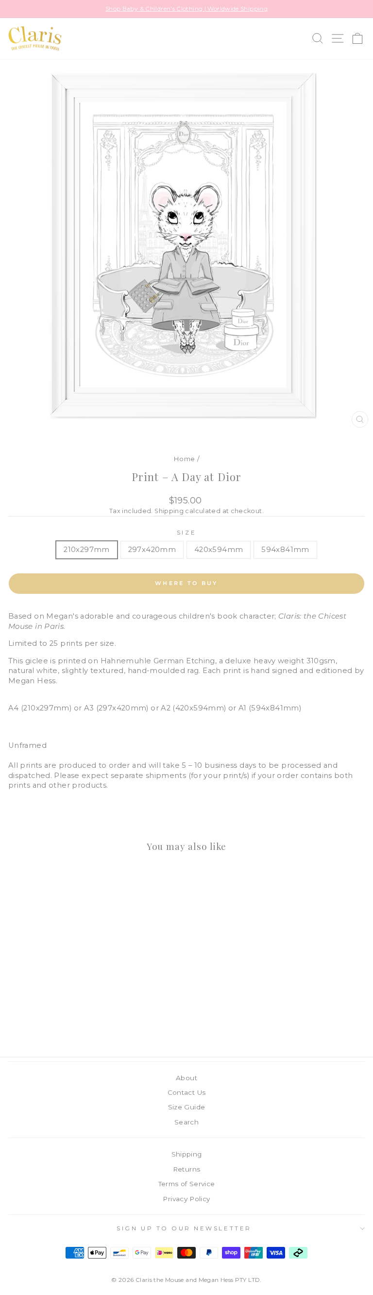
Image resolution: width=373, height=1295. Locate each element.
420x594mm (218, 549)
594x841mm (285, 549)
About (186, 1078)
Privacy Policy (186, 1199)
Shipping (169, 511)
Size (186, 532)
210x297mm (86, 549)
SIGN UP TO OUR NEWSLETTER (184, 1228)
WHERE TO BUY (186, 583)
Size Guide (186, 1107)
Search (186, 1122)
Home (184, 459)
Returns (187, 1169)
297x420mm (152, 549)
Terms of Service (186, 1184)
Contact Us (187, 1092)
